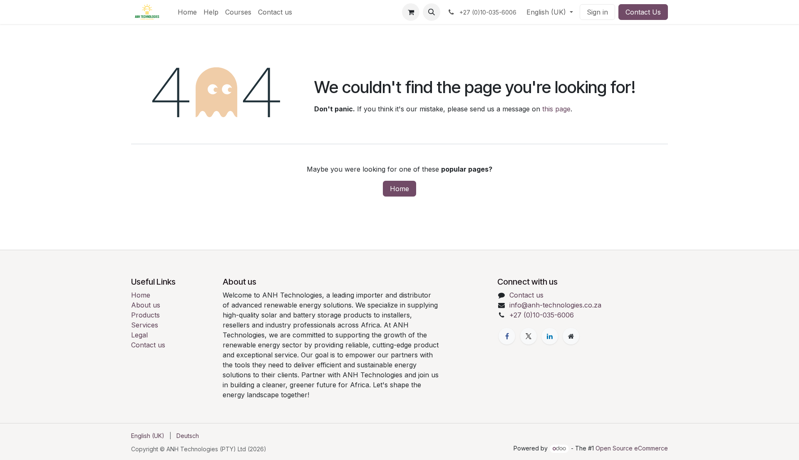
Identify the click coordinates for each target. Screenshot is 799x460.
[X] (528, 336)
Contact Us (643, 12)
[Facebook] (507, 336)
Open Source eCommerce (632, 448)
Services (144, 325)
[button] (431, 12)
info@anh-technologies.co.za (555, 305)
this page (556, 109)
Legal (139, 335)
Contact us (148, 345)
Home (399, 188)
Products (145, 315)
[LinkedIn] (549, 336)
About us (145, 305)
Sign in (597, 12)
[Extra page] (571, 336)
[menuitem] (187, 12)
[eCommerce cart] (410, 12)
